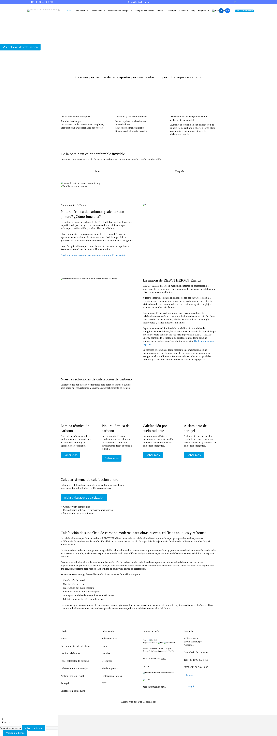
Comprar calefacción (144, 11)
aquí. (163, 658)
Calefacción (80, 11)
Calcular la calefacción (244, 11)
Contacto (183, 11)
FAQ (193, 11)
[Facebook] (227, 10)
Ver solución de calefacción (20, 47)
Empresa (202, 11)
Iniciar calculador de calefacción (83, 497)
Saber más (70, 455)
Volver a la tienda (33, 728)
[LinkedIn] (221, 10)
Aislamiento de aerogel (118, 11)
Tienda (160, 11)
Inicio (69, 11)
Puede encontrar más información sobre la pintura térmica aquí (93, 255)
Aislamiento (96, 11)
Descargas (171, 11)
